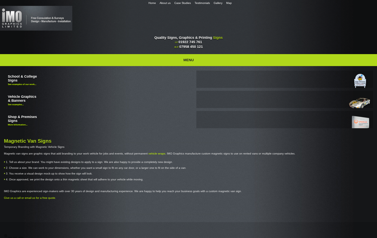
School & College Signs (22, 79)
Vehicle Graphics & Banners (22, 100)
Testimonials (201, 3)
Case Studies (180, 3)
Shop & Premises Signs (22, 120)
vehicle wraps (156, 153)
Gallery (218, 3)
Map (230, 3)
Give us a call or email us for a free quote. (30, 197)
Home (148, 3)
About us (162, 3)
